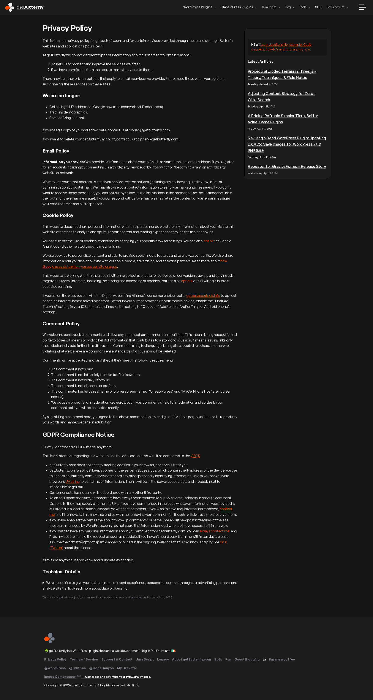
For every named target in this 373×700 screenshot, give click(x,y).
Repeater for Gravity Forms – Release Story (287, 166)
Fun (228, 659)
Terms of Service (84, 659)
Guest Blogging (247, 659)
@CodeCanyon (101, 668)
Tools (303, 7)
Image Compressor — (97, 677)
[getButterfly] (49, 642)
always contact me (214, 531)
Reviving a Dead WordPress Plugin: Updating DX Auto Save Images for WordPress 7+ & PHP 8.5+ (287, 144)
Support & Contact (117, 659)
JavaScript (269, 7)
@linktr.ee (77, 668)
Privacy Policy (55, 659)
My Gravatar (127, 668)
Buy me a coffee (282, 659)
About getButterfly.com (191, 659)
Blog (288, 7)
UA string (73, 481)
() (320, 7)
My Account (336, 7)
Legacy (163, 659)
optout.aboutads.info (203, 295)
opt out (209, 241)
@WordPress (55, 668)
